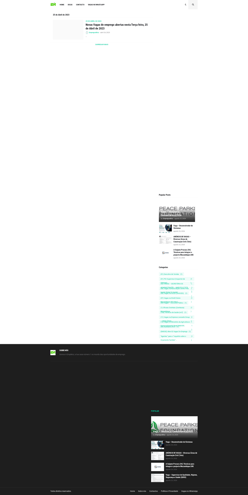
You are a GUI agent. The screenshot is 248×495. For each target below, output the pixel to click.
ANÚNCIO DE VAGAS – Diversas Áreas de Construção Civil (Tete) (182, 239)
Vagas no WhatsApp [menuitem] (96, 5)
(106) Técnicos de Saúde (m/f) (173, 312)
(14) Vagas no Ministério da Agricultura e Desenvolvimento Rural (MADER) (176, 322)
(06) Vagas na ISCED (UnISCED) (174, 293)
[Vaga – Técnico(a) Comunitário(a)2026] (174, 427)
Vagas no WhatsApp (189, 491)
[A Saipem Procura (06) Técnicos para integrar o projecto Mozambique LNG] (165, 253)
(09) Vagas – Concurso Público (174, 303)
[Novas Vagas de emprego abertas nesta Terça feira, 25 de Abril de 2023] (68, 30)
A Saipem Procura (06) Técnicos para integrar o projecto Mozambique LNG (183, 252)
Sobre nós (142, 491)
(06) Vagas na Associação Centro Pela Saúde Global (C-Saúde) (176, 289)
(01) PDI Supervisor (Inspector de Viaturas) (176, 279)
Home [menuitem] (62, 5)
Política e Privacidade (169, 491)
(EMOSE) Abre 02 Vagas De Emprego (176, 331)
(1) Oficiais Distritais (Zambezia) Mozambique (176, 308)
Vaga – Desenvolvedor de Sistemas (183, 227)
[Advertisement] (177, 62)
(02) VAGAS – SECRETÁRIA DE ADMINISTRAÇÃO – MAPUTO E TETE (176, 284)
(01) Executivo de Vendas (171, 274)
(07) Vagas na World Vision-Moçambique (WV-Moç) (176, 298)
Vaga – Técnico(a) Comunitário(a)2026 (171, 213)
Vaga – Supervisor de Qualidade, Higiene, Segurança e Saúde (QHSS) (181, 476)
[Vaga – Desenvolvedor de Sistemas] (165, 229)
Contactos (153, 491)
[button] (185, 4)
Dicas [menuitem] (70, 5)
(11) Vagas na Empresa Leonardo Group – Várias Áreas (176, 317)
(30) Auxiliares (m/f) (170, 327)
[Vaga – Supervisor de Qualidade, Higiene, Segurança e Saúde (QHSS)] (157, 478)
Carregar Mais (101, 44)
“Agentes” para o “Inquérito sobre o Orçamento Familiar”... (177, 336)
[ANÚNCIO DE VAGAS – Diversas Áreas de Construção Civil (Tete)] (165, 239)
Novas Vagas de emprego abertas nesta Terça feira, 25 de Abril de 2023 (117, 26)
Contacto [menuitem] (80, 5)
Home (132, 491)
